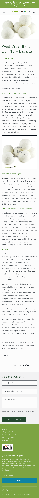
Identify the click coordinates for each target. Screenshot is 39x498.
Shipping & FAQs (8, 438)
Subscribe (20, 480)
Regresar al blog (21, 365)
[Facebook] (3, 490)
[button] (4, 11)
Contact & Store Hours (11, 435)
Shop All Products (9, 432)
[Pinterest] (7, 490)
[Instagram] (11, 490)
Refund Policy (7, 440)
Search (5, 429)
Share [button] (6, 355)
